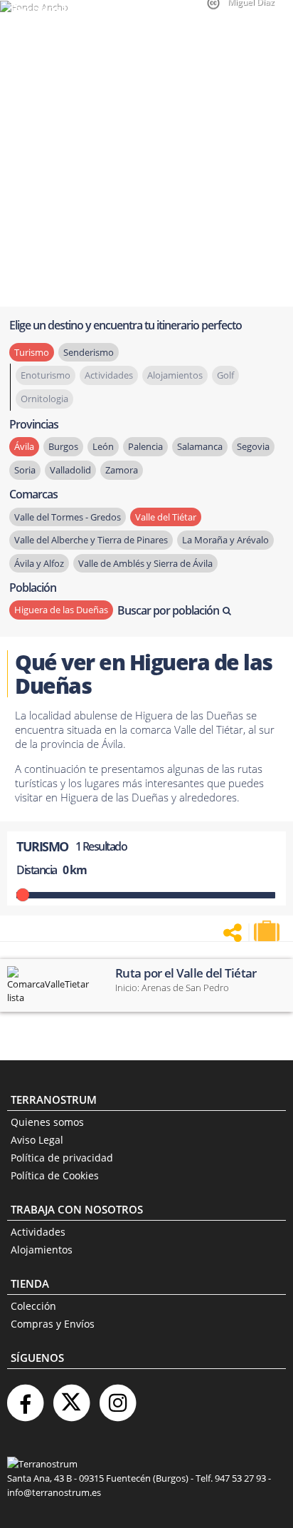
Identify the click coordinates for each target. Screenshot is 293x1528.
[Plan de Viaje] (268, 931)
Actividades (38, 1232)
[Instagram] (117, 1397)
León (103, 446)
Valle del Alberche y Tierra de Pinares (91, 539)
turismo (31, 352)
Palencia (145, 446)
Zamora (121, 469)
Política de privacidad (62, 1157)
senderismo (88, 352)
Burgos (63, 446)
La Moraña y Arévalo (225, 539)
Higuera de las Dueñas (61, 609)
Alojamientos (42, 1249)
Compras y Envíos (53, 1323)
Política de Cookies (55, 1175)
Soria (25, 469)
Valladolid (70, 469)
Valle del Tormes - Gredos (67, 517)
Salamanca (200, 446)
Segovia (253, 446)
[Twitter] (71, 1397)
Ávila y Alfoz (39, 563)
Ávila (24, 446)
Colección (33, 1306)
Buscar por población (168, 610)
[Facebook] (25, 1397)
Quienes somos (47, 1122)
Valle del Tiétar (165, 517)
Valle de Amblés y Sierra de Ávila (145, 563)
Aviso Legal (37, 1140)
